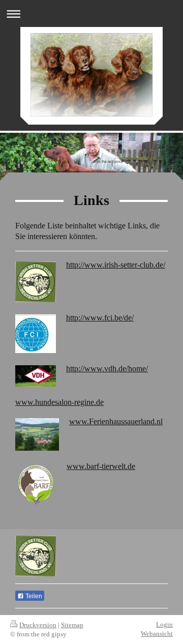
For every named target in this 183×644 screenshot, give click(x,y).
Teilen (33, 596)
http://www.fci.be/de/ (100, 317)
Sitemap (72, 625)
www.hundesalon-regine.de (59, 402)
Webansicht (157, 633)
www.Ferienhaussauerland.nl (116, 421)
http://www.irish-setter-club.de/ (115, 264)
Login (164, 624)
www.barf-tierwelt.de (101, 466)
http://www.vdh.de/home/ (107, 368)
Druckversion (37, 625)
